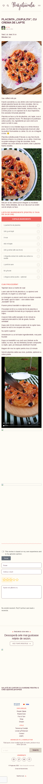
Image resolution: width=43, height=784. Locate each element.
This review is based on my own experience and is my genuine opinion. (23, 552)
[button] (39, 5)
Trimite (6, 558)
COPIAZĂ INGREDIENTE (21, 219)
